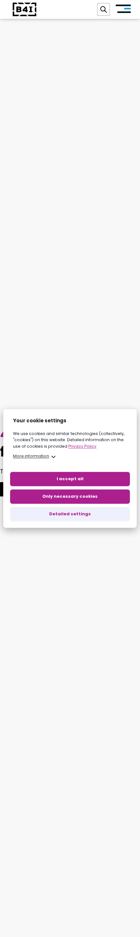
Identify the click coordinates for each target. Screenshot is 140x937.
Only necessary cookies (70, 497)
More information (31, 456)
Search (103, 9)
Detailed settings (70, 514)
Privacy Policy (82, 446)
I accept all (70, 479)
